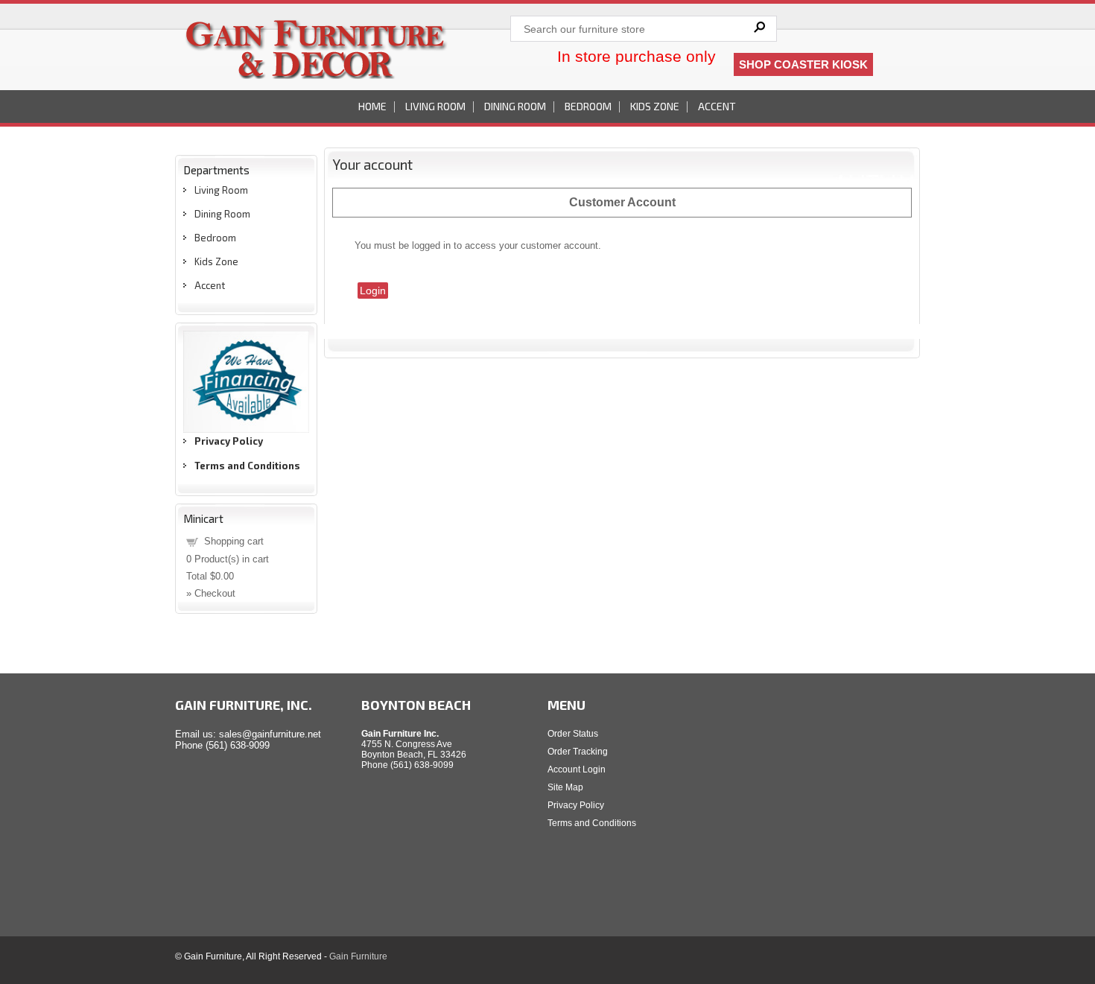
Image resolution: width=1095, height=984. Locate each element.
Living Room (435, 106)
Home (372, 106)
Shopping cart (234, 541)
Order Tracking (578, 751)
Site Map (565, 787)
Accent (717, 106)
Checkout (214, 593)
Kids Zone (654, 106)
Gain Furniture (358, 956)
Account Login (577, 769)
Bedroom (588, 106)
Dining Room (515, 106)
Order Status (573, 734)
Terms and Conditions (592, 823)
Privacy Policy (576, 805)
